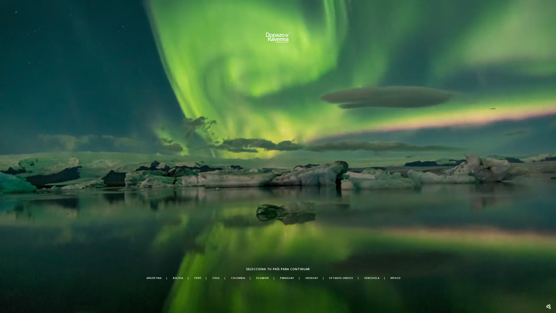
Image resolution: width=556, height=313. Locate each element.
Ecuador (262, 278)
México (396, 278)
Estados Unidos (341, 278)
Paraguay (287, 278)
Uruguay (311, 278)
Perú (197, 278)
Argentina (154, 278)
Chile (216, 278)
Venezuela (371, 278)
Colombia (238, 278)
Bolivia (178, 278)
